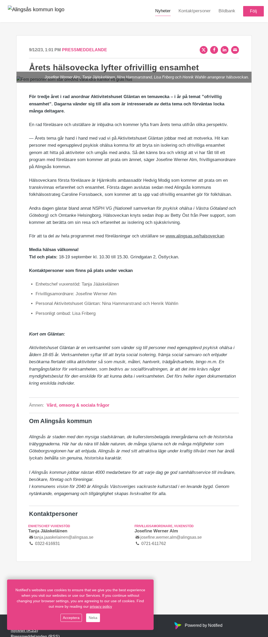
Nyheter (163, 10)
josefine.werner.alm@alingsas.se (171, 537)
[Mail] (235, 50)
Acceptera (71, 618)
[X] (204, 50)
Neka (93, 618)
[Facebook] (214, 50)
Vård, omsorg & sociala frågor (78, 405)
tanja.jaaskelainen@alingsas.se (63, 537)
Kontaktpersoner (194, 10)
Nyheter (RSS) (24, 630)
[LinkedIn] (224, 50)
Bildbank (227, 10)
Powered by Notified (203, 625)
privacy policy (101, 606)
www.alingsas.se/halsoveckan (195, 236)
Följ (253, 11)
